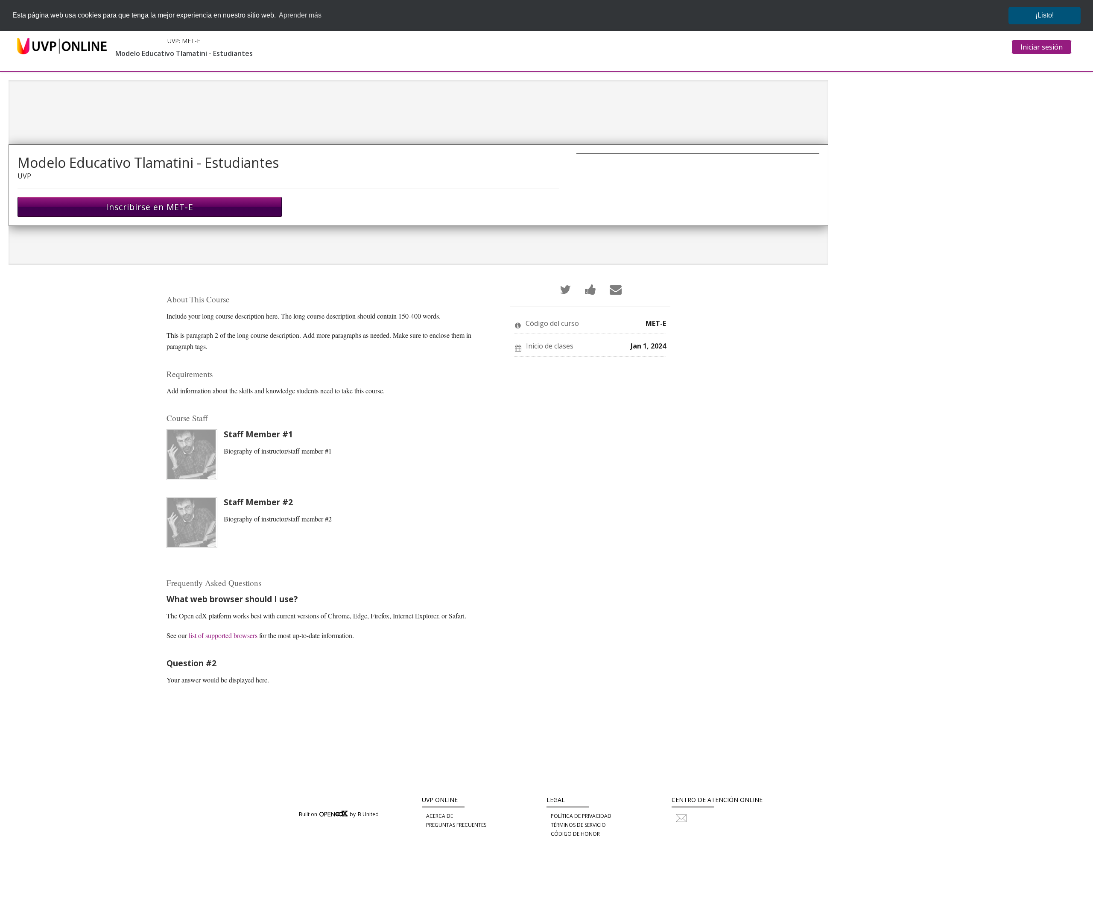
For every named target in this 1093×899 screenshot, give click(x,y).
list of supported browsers (223, 635)
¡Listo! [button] (1044, 15)
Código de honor (575, 834)
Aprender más (300, 15)
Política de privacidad (581, 816)
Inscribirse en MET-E (149, 207)
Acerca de (439, 816)
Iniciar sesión (1041, 47)
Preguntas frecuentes (456, 825)
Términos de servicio (578, 825)
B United (368, 814)
